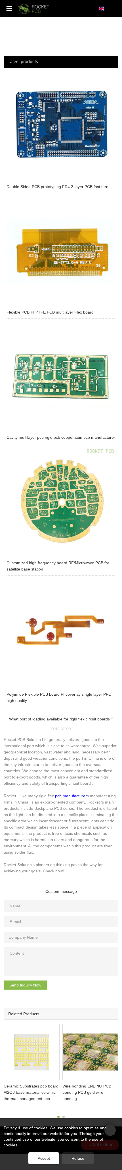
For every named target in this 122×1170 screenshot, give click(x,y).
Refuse (77, 1158)
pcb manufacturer (71, 796)
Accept (44, 1158)
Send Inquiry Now (25, 985)
